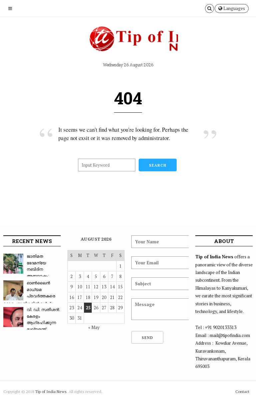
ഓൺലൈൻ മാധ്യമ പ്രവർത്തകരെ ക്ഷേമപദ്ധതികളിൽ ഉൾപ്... (29, 293)
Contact (242, 391)
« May (94, 327)
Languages (233, 8)
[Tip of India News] (128, 41)
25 (88, 308)
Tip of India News (51, 391)
